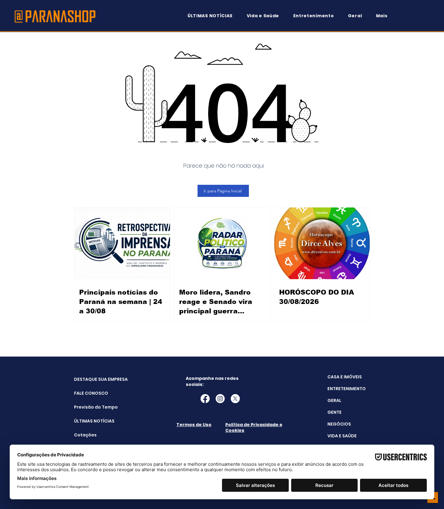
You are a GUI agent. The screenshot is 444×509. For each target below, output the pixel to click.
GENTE (334, 412)
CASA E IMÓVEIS (344, 377)
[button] (384, 16)
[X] (235, 398)
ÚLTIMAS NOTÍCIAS (89, 421)
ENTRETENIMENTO (346, 389)
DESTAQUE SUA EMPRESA (89, 379)
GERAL (334, 400)
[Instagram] (220, 398)
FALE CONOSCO (89, 393)
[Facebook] (205, 398)
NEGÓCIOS (339, 424)
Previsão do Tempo (89, 407)
